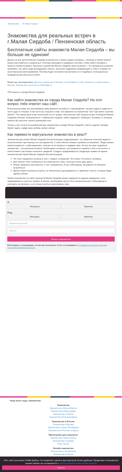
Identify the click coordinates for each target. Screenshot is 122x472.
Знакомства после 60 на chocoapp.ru (34, 84)
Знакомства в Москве (63, 424)
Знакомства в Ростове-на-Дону (63, 430)
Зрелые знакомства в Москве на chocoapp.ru (56, 81)
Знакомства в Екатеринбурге (63, 416)
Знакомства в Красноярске (63, 437)
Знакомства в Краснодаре (63, 410)
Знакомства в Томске (63, 413)
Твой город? (63, 443)
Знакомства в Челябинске (63, 451)
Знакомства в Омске (63, 454)
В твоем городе (30, 23)
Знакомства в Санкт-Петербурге (63, 427)
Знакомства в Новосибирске (63, 407)
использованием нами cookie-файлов (78, 463)
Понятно (61, 467)
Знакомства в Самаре (63, 440)
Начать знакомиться (61, 239)
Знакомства (13, 23)
